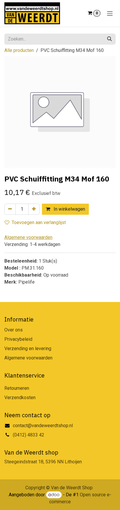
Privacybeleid (18, 339)
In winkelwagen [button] (68, 209)
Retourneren (16, 388)
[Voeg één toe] (34, 209)
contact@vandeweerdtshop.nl (43, 425)
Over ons (13, 330)
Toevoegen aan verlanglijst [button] (39, 222)
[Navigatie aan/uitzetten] (110, 13)
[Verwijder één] (10, 209)
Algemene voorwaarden (28, 358)
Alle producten (19, 50)
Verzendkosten (20, 397)
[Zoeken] (109, 39)
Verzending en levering (27, 348)
